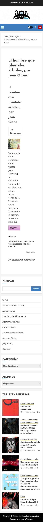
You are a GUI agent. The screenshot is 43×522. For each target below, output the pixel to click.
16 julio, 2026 (28, 468)
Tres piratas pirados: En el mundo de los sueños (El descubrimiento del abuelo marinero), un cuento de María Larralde (30, 486)
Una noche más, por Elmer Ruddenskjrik (29, 463)
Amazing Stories (9, 338)
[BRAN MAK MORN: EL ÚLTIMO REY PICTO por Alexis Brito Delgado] (10, 426)
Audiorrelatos (8, 311)
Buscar (8, 281)
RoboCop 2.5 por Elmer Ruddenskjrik (29, 500)
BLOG (5, 300)
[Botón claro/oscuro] (30, 27)
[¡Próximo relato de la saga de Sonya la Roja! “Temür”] (10, 445)
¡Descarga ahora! (13, 228)
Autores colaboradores (12, 332)
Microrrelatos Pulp (11, 321)
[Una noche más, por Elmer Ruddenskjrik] (10, 463)
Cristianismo (29, 403)
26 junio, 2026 (28, 505)
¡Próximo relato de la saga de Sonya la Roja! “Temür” (30, 445)
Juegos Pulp (7, 343)
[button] (2, 27)
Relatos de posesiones (25, 407)
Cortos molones (9, 327)
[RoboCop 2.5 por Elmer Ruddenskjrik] (10, 500)
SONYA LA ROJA (31, 439)
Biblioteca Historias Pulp (13, 305)
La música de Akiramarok (14, 316)
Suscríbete (40, 27)
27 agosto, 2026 (29, 412)
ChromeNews (15, 519)
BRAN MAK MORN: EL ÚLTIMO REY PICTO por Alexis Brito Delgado (29, 429)
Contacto (6, 349)
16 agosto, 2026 (29, 451)
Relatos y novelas (31, 422)
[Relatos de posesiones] (10, 407)
